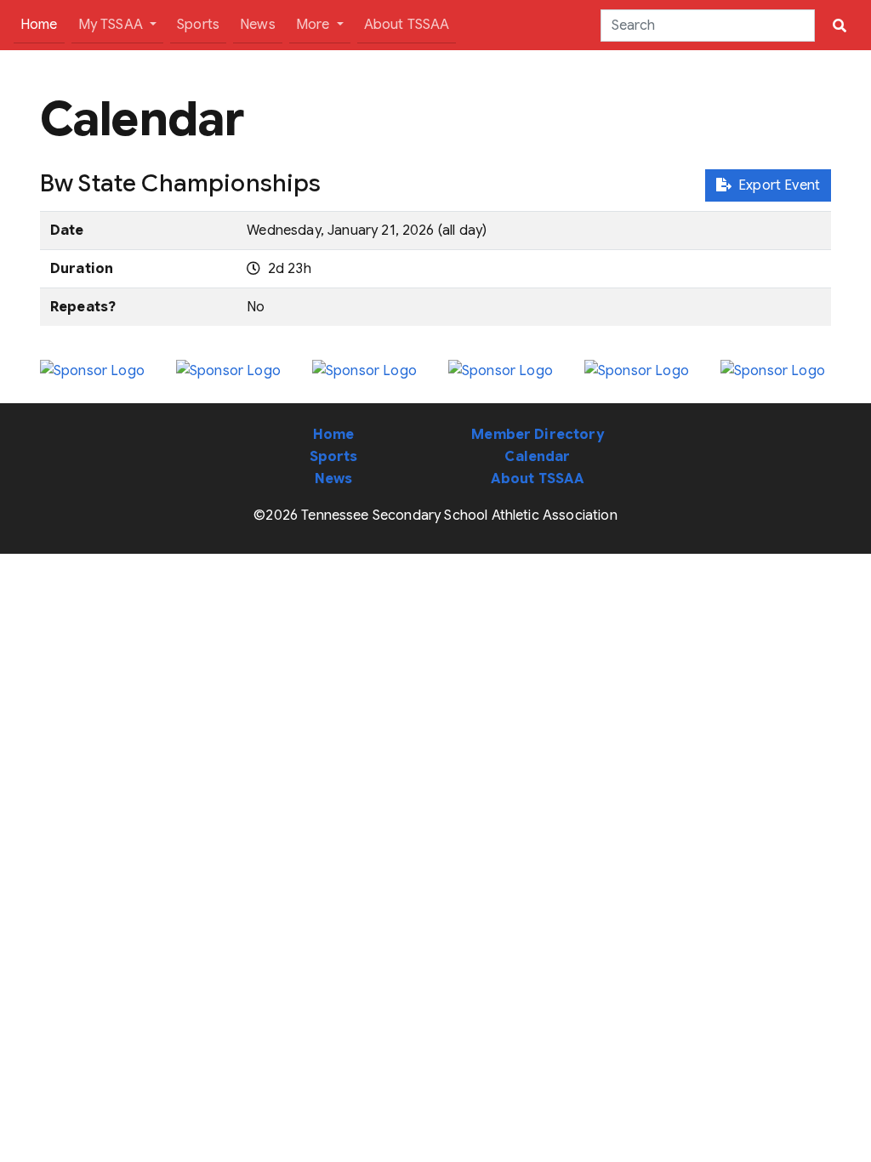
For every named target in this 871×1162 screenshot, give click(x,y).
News (258, 24)
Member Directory (537, 434)
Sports (198, 24)
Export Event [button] (776, 185)
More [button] (314, 24)
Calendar (537, 456)
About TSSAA (407, 24)
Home (42, 24)
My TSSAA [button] (112, 24)
